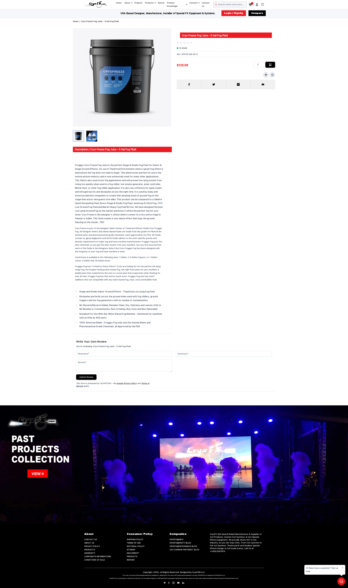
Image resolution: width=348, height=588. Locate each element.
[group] (185, 42)
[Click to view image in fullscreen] (122, 77)
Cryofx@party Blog (180, 543)
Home (119, 2)
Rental (161, 2)
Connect (193, 2)
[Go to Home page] (95, 4)
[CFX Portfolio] (130, 449)
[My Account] (257, 4)
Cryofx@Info (176, 539)
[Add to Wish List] (266, 75)
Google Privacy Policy (127, 383)
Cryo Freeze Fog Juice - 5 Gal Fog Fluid (100, 21)
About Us (89, 543)
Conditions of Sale (94, 560)
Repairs (131, 560)
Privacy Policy (92, 546)
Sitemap (131, 549)
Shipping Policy (135, 539)
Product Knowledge (172, 4)
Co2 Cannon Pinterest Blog (184, 549)
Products (149, 2)
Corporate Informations (97, 556)
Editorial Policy (135, 546)
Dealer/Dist (133, 553)
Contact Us (205, 4)
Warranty (89, 553)
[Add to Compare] (272, 75)
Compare (257, 13)
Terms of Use (134, 543)
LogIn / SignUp (233, 13)
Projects (138, 2)
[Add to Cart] (270, 65)
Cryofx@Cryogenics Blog (183, 546)
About (127, 2)
